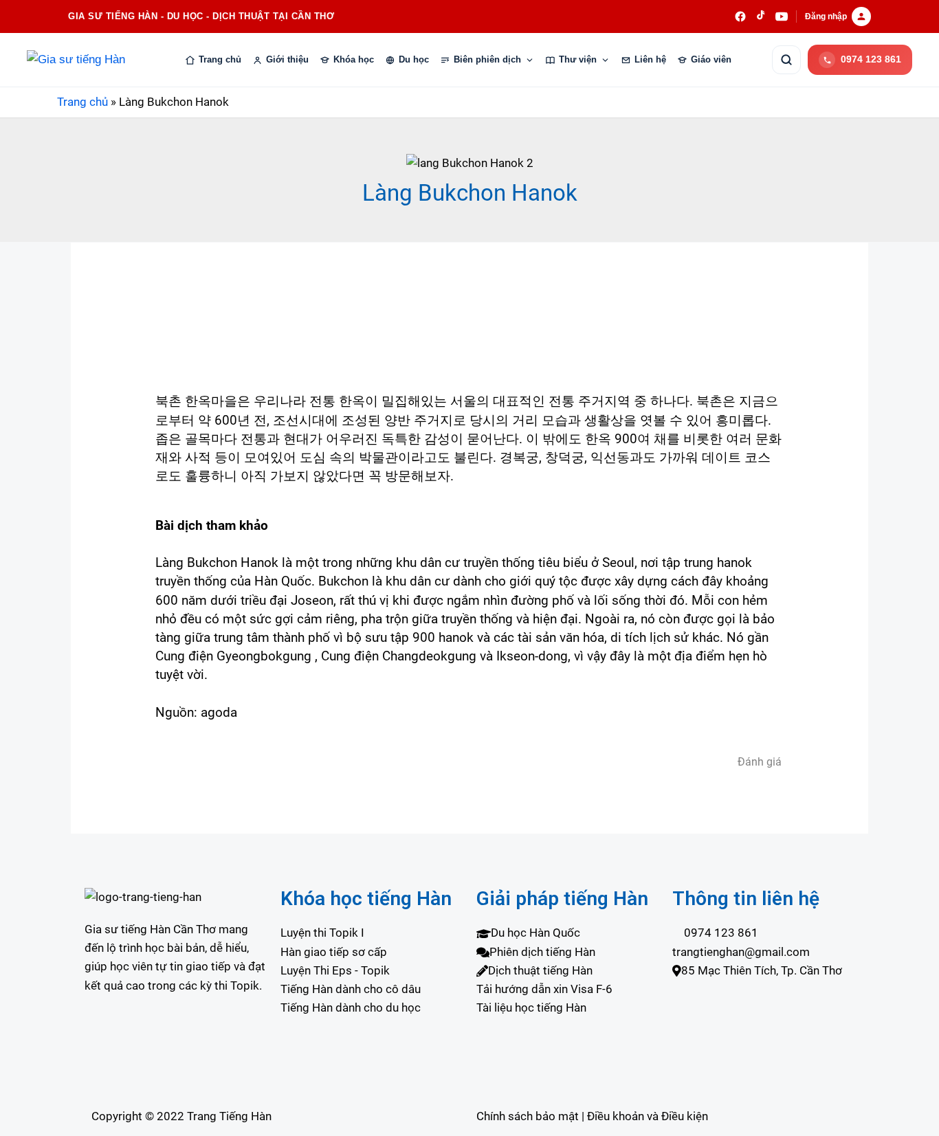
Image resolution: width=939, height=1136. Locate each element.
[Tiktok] (176, 1067)
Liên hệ (650, 59)
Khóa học (353, 59)
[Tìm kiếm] (786, 59)
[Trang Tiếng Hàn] (85, 59)
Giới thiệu (287, 59)
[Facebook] (176, 1030)
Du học (414, 59)
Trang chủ (220, 59)
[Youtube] (176, 1048)
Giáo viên (711, 59)
